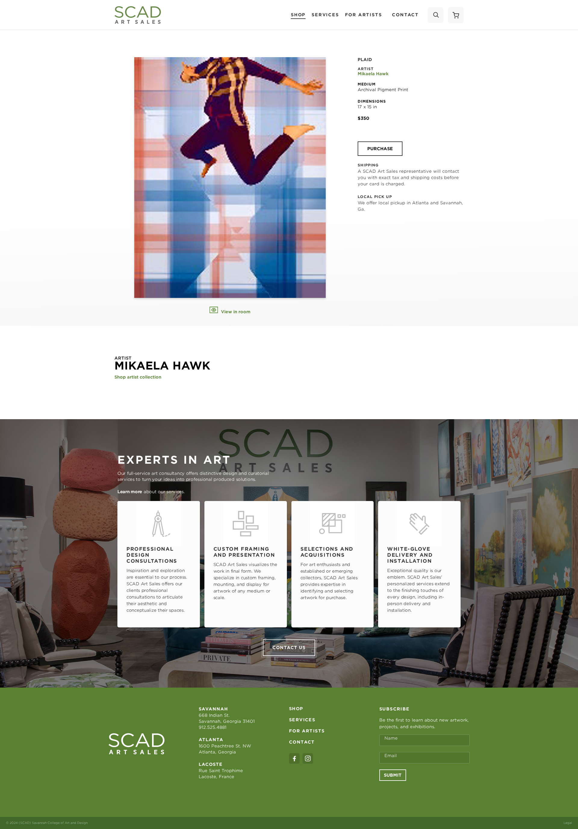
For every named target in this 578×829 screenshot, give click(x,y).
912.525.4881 (212, 727)
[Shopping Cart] (456, 15)
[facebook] (294, 758)
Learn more (129, 491)
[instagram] (308, 758)
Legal (568, 822)
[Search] (435, 15)
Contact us (289, 647)
